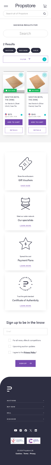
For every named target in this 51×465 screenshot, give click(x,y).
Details (13, 130)
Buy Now (23, 50)
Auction (9, 50)
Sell (9, 413)
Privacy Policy (30, 352)
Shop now (25, 185)
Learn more (25, 225)
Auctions (11, 400)
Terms (26, 453)
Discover (11, 419)
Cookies (19, 453)
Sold (35, 50)
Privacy (33, 453)
